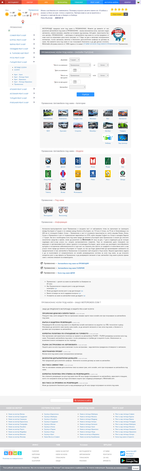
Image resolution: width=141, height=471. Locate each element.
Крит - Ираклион (20, 79)
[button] (13, 2)
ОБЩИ (58, 461)
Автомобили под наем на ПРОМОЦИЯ (73, 263)
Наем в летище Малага (88, 416)
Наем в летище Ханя (87, 427)
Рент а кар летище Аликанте (125, 429)
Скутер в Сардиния (51, 421)
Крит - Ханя (18, 74)
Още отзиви (117, 14)
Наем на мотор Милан (16, 414)
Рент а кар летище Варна (124, 419)
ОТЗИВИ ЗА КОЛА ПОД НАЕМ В (100, 44)
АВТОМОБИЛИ (84, 454)
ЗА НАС (106, 457)
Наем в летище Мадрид (88, 419)
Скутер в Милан (50, 424)
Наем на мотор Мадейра (17, 432)
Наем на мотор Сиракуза (17, 419)
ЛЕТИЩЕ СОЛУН (20, 67)
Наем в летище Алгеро (88, 421)
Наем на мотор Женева (17, 437)
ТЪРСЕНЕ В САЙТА (83, 400)
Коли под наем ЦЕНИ (66, 273)
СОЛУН (17, 70)
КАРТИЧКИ (36, 454)
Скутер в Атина (49, 427)
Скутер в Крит (49, 434)
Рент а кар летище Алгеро (124, 434)
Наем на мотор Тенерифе (17, 424)
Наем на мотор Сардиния (17, 416)
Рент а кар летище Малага (125, 427)
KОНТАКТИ (107, 454)
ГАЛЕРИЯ (35, 451)
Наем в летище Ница (87, 432)
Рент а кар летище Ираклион (125, 432)
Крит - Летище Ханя (21, 77)
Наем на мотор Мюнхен (17, 434)
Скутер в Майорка (50, 416)
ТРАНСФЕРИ (60, 457)
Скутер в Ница (49, 432)
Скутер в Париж (49, 429)
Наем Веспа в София (52, 437)
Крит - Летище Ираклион (23, 82)
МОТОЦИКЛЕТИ (85, 451)
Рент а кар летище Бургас (124, 416)
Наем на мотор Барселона (18, 421)
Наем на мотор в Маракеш (89, 434)
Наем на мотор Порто (16, 429)
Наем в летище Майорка (89, 414)
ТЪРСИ (85, 94)
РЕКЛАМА (83, 461)
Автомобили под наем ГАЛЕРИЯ (71, 268)
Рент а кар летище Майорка (125, 424)
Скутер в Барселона (51, 414)
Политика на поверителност (13, 458)
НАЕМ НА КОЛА (61, 454)
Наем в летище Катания (88, 424)
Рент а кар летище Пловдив (125, 421)
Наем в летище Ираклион (89, 429)
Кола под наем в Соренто (124, 437)
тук (56, 288)
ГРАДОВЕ (35, 457)
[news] (13, 452)
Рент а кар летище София (124, 414)
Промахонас (34, 10)
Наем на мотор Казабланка (89, 437)
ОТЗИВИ (106, 451)
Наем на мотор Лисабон (17, 427)
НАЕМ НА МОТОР (62, 451)
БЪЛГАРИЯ (36, 461)
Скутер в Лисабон (50, 419)
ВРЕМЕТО (107, 461)
